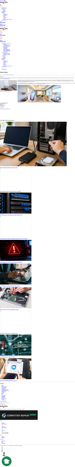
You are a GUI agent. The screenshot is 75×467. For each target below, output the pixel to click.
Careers (4, 63)
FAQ (2, 442)
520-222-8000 (2, 22)
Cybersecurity (4, 388)
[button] (37, 4)
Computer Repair (4, 386)
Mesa (2, 393)
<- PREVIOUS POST (3, 103)
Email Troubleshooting (5, 389)
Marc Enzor (7, 74)
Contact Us (5, 17)
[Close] (1, 5)
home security (24, 81)
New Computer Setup (6, 46)
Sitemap (21, 445)
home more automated (46, 83)
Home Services (11, 74)
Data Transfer (5, 48)
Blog (4, 18)
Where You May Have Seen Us (7, 19)
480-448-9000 (2, 25)
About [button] (2, 59)
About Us (4, 13)
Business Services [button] (4, 8)
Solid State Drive (4, 398)
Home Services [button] (4, 7)
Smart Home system (7, 78)
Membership (3, 11)
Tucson (4, 9)
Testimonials (3, 12)
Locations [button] (3, 55)
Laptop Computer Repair (6, 45)
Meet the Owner (5, 14)
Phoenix (4, 10)
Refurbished (3, 396)
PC (2, 394)
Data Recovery (5, 47)
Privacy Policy (17, 445)
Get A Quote (1, 26)
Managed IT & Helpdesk (6, 54)
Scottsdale (3, 397)
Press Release (3, 395)
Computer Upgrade (4, 387)
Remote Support (4, 66)
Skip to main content (3, 0)
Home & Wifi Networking (7, 50)
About (2, 436)
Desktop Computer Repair (7, 43)
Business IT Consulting (6, 53)
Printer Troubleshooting (6, 49)
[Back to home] (4, 3)
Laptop (3, 392)
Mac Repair (5, 44)
